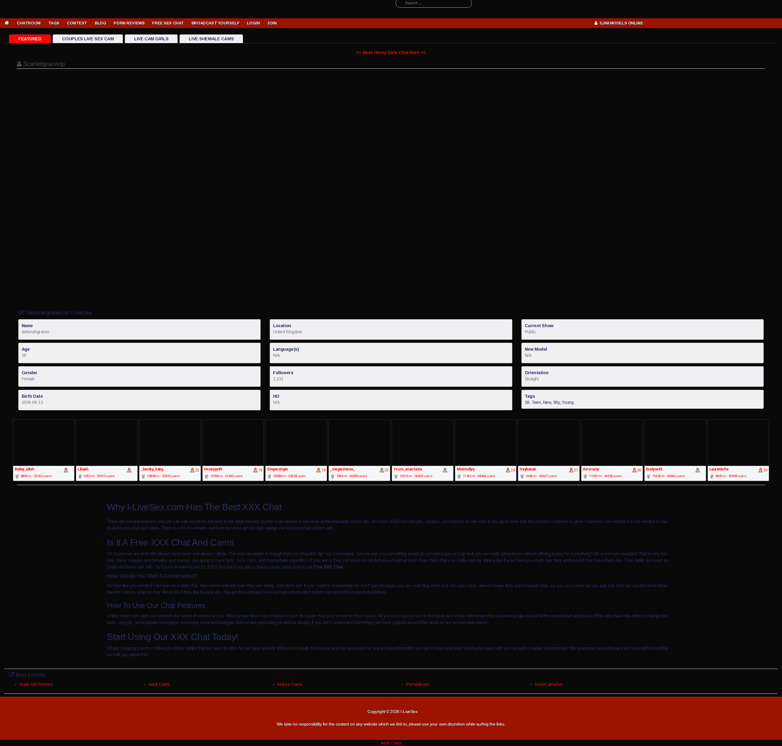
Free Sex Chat (168, 23)
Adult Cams (159, 684)
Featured (30, 38)
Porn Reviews (129, 23)
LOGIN (253, 23)
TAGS (53, 23)
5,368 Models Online (620, 23)
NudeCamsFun (549, 684)
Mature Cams (289, 684)
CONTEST (77, 23)
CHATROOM (29, 23)
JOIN (271, 23)
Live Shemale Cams (211, 38)
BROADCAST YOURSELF (215, 23)
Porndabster (417, 684)
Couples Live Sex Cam (88, 38)
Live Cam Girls (151, 38)
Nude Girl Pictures (36, 684)
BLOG (100, 23)
